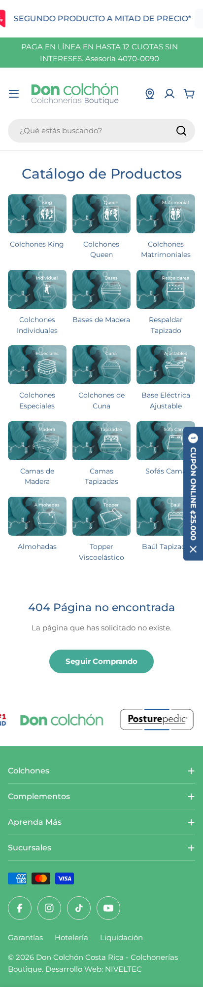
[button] (193, 493)
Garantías (25, 937)
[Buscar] (181, 131)
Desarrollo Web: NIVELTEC (93, 969)
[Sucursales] (150, 94)
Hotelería (71, 937)
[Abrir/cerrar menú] (14, 94)
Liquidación (121, 937)
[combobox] (101, 131)
